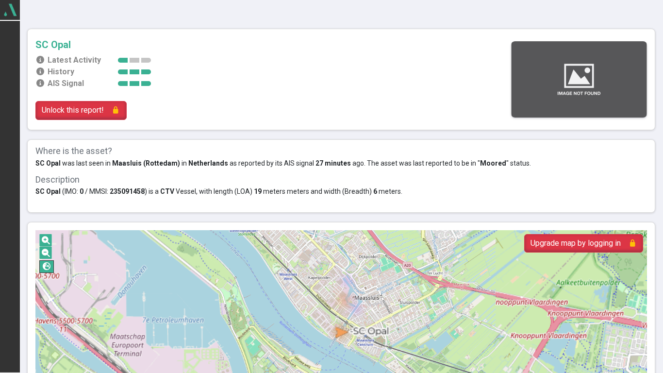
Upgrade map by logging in (575, 243)
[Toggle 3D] (46, 266)
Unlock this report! (73, 110)
